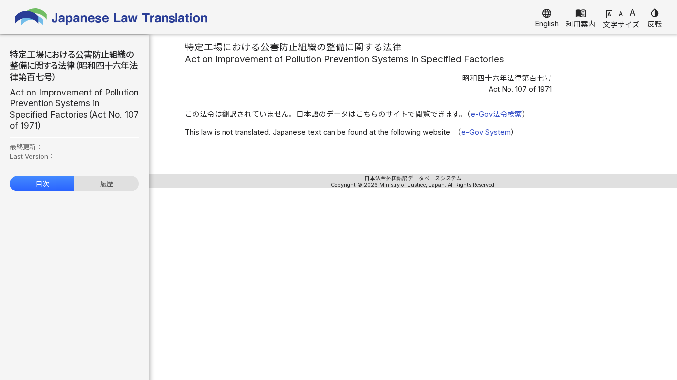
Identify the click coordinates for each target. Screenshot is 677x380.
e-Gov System (486, 132)
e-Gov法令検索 (496, 114)
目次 (42, 184)
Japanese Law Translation (111, 17)
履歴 (106, 184)
